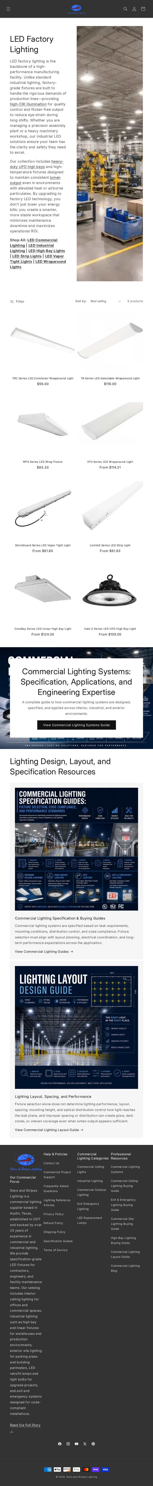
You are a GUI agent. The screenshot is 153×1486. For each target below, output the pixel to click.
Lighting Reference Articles (57, 1202)
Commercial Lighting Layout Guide (125, 1254)
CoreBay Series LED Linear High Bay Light (43, 628)
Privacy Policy (54, 1214)
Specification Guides (58, 1241)
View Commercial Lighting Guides (42, 951)
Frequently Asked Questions (56, 1188)
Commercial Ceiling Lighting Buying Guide (124, 1185)
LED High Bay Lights (46, 251)
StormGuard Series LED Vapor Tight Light (42, 545)
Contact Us (51, 1163)
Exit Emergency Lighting (88, 1206)
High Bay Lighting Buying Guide (123, 1240)
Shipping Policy (55, 1232)
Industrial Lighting (90, 1180)
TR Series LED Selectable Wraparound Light (110, 378)
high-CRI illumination (28, 104)
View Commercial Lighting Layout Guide (47, 1130)
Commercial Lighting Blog (125, 1268)
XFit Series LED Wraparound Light (110, 461)
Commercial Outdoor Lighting (91, 1192)
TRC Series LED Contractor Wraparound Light (42, 378)
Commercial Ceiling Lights (90, 1169)
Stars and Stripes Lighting (81, 1476)
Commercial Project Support (57, 1174)
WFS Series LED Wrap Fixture (43, 461)
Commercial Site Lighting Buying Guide (122, 1223)
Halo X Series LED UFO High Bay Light (110, 628)
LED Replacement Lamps (89, 1220)
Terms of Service (56, 1250)
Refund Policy (53, 1223)
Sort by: (81, 301)
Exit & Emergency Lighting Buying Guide (123, 1204)
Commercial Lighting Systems (125, 1169)
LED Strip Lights (27, 256)
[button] (8, 9)
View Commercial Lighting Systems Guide (76, 725)
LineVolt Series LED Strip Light (110, 545)
